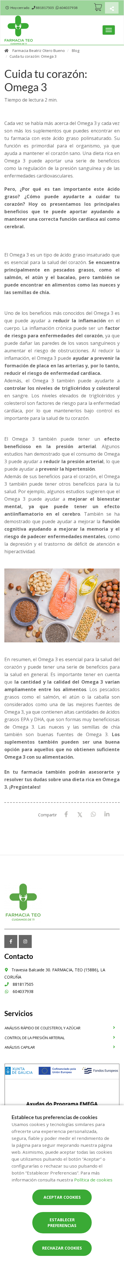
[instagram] (25, 941)
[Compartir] (112, 8)
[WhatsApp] (93, 814)
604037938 (22, 991)
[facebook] (10, 941)
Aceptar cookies (62, 1197)
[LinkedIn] (106, 814)
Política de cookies (93, 1180)
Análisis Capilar (20, 1047)
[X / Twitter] (79, 814)
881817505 (22, 984)
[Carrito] (98, 7)
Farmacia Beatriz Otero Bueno (38, 50)
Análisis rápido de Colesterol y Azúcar (42, 1028)
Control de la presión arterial (35, 1037)
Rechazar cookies (62, 1248)
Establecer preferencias (62, 1222)
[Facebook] (66, 814)
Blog (75, 50)
